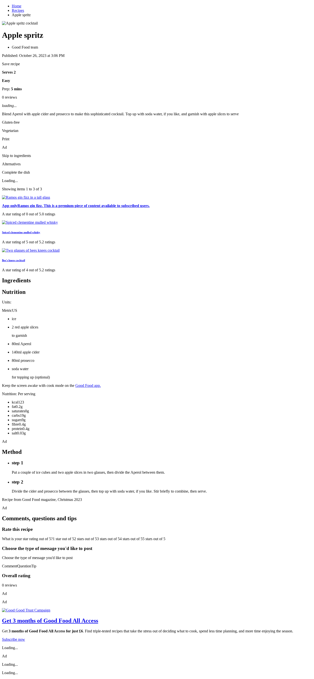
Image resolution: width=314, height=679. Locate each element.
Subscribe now (13, 639)
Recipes (18, 10)
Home (16, 6)
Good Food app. (88, 385)
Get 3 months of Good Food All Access (50, 620)
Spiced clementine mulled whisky (21, 232)
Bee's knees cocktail (13, 260)
